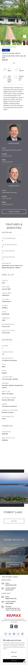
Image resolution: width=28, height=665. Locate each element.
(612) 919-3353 (7, 156)
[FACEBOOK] (5, 633)
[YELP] (18, 633)
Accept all (14, 660)
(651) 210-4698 (7, 198)
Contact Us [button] (14, 564)
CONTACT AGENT (14, 211)
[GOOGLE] (22, 633)
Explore (14, 521)
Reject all (14, 652)
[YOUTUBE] (14, 633)
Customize (14, 656)
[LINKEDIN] (9, 633)
